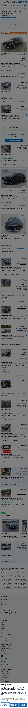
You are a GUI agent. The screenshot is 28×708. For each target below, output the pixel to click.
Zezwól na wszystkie (22, 705)
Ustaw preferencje (4, 705)
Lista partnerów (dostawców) (5, 702)
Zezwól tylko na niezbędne (13, 705)
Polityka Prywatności (5, 694)
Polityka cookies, (22, 693)
